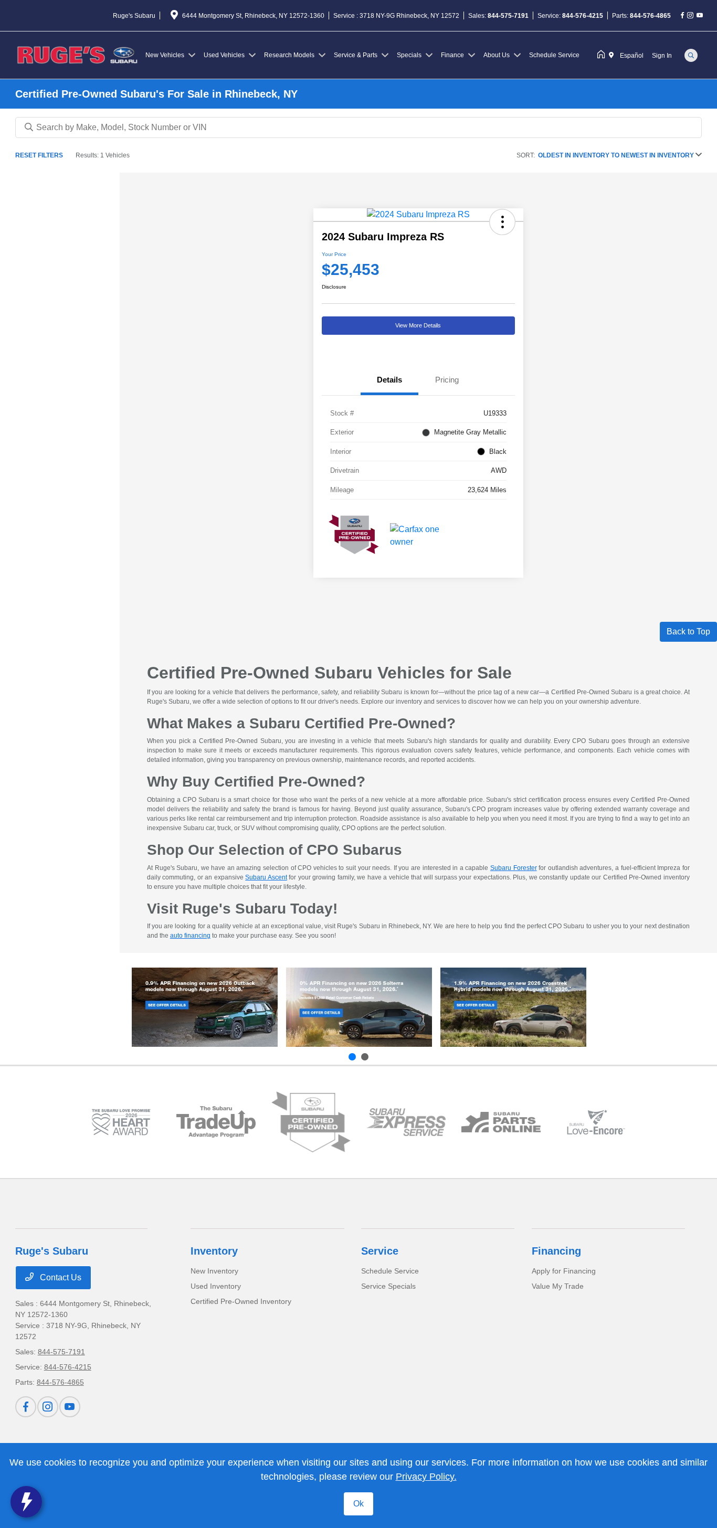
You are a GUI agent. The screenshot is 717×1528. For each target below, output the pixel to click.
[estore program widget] (501, 1122)
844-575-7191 (508, 15)
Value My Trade (558, 1286)
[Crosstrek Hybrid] (513, 1007)
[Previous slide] (352, 1056)
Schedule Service (390, 1271)
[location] (174, 16)
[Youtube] (700, 15)
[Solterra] (359, 1007)
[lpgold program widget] (121, 1122)
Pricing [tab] (447, 379)
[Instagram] (690, 15)
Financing (556, 1251)
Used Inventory (216, 1286)
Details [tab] (389, 379)
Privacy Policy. (426, 1476)
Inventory (214, 1251)
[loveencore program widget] (596, 1122)
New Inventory (214, 1271)
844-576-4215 (582, 15)
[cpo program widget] (311, 1122)
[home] (603, 55)
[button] (502, 222)
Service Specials (388, 1286)
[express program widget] (406, 1122)
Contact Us (59, 1277)
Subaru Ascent (266, 877)
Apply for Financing (564, 1271)
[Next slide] (364, 1056)
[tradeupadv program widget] (216, 1122)
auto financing (190, 935)
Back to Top (688, 631)
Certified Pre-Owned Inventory (241, 1301)
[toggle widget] (26, 1502)
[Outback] (205, 1007)
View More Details (418, 325)
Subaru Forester (513, 868)
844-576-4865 (650, 15)
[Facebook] (682, 15)
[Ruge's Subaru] (78, 54)
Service (379, 1251)
